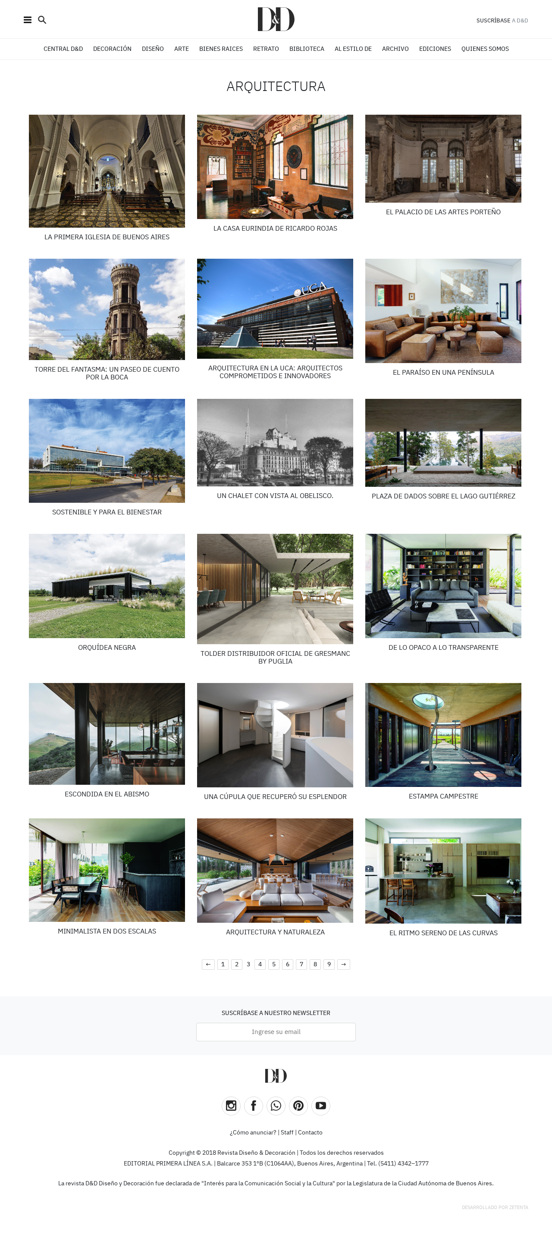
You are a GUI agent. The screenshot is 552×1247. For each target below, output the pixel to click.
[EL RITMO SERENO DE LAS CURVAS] (443, 871)
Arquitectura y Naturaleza (275, 932)
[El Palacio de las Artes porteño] (443, 159)
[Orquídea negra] (107, 586)
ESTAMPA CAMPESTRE (443, 796)
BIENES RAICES (221, 49)
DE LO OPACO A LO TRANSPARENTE (444, 648)
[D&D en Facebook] (253, 1106)
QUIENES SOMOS (485, 49)
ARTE (181, 49)
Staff (287, 1133)
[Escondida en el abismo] (107, 734)
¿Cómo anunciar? (253, 1133)
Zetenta (518, 1207)
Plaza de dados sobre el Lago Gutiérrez (443, 496)
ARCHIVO (395, 49)
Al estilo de (353, 49)
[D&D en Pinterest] (298, 1106)
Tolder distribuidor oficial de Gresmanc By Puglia (275, 658)
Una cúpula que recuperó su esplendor (275, 797)
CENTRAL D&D (63, 49)
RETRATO (266, 49)
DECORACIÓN (112, 49)
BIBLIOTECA (306, 49)
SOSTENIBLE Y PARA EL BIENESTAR (107, 512)
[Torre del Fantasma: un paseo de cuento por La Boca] (107, 309)
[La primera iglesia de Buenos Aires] (107, 171)
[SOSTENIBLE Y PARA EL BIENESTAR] (107, 451)
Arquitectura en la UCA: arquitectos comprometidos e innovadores (275, 372)
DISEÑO (153, 49)
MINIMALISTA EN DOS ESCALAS (107, 931)
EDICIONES (435, 49)
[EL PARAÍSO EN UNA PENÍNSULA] (443, 311)
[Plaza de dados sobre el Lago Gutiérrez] (443, 443)
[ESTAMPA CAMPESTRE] (443, 735)
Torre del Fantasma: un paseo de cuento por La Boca (106, 374)
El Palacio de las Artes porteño (443, 212)
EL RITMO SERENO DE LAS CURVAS (443, 933)
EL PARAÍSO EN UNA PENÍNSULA (443, 373)
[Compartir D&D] (276, 1106)
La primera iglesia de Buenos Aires (106, 237)
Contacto (310, 1133)
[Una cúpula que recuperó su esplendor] (275, 735)
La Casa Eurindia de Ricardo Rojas (275, 229)
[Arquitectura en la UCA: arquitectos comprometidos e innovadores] (275, 309)
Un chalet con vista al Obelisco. (275, 496)
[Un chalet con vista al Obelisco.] (275, 443)
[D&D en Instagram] (231, 1106)
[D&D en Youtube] (320, 1106)
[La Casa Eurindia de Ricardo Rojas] (275, 167)
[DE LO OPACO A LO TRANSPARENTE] (443, 586)
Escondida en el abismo (107, 794)
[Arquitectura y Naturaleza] (275, 870)
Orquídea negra (107, 648)
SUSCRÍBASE (494, 21)
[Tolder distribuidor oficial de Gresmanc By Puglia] (275, 589)
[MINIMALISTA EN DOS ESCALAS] (107, 870)
